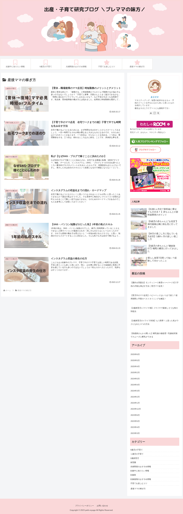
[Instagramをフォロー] (154, 113)
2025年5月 (135, 360)
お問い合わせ (102, 506)
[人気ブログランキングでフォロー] (150, 144)
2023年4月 (135, 427)
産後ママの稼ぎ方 (138, 489)
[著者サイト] (150, 113)
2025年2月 (135, 373)
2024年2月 (135, 397)
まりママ (155, 97)
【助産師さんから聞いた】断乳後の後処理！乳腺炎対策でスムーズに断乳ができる (154, 335)
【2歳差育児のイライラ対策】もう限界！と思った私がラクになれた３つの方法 (155, 322)
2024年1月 (135, 403)
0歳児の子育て (136, 450)
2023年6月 (135, 415)
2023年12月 (136, 409)
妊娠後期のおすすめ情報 (140, 479)
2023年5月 (135, 421)
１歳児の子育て (136, 454)
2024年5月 (135, 379)
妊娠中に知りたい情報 (139, 471)
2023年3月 (135, 433)
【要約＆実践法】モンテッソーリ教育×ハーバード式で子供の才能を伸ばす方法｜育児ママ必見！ (155, 284)
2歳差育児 (134, 458)
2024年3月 (135, 391)
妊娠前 (133, 475)
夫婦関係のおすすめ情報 (140, 466)
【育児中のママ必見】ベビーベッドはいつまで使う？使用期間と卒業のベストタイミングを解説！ (154, 297)
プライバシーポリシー (84, 506)
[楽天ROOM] (158, 113)
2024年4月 (135, 385)
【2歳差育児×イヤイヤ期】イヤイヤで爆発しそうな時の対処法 (154, 309)
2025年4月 (135, 366)
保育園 (133, 462)
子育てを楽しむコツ (138, 483)
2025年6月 (135, 354)
